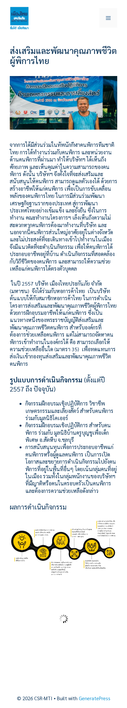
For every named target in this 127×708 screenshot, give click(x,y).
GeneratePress (94, 698)
